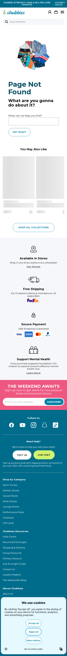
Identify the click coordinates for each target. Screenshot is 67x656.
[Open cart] (56, 12)
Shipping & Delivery (14, 547)
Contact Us (9, 569)
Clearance (8, 517)
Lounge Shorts (11, 506)
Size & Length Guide (14, 564)
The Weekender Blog (14, 580)
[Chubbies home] (14, 12)
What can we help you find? (25, 115)
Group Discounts (12, 553)
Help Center (9, 536)
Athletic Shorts (11, 490)
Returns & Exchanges (14, 542)
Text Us (22, 455)
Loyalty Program (12, 574)
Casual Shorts (10, 496)
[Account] (50, 12)
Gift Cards (8, 523)
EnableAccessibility (58, 4)
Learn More (33, 373)
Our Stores (33, 266)
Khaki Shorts (10, 501)
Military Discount (12, 558)
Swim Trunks (10, 485)
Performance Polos (13, 512)
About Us (8, 593)
